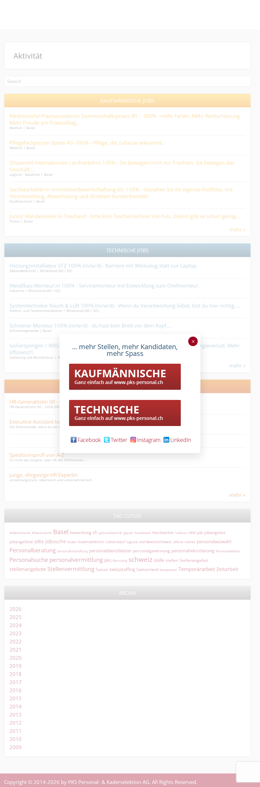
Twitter (119, 440)
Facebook (89, 440)
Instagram (148, 440)
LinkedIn (180, 440)
